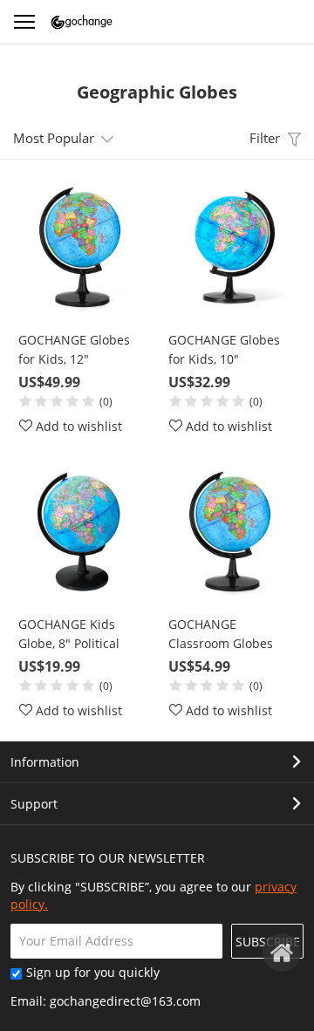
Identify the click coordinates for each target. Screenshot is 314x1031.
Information (44, 762)
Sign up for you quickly (93, 972)
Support (34, 803)
